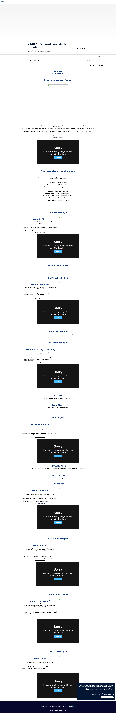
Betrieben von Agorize (60, 710)
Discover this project (58, 137)
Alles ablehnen (107, 694)
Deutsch (71, 706)
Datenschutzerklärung (55, 706)
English (100, 65)
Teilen (99, 57)
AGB (47, 706)
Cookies (65, 706)
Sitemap (43, 706)
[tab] (19, 60)
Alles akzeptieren (107, 697)
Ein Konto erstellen (100, 2)
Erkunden (13, 2)
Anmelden (111, 2)
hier (81, 691)
